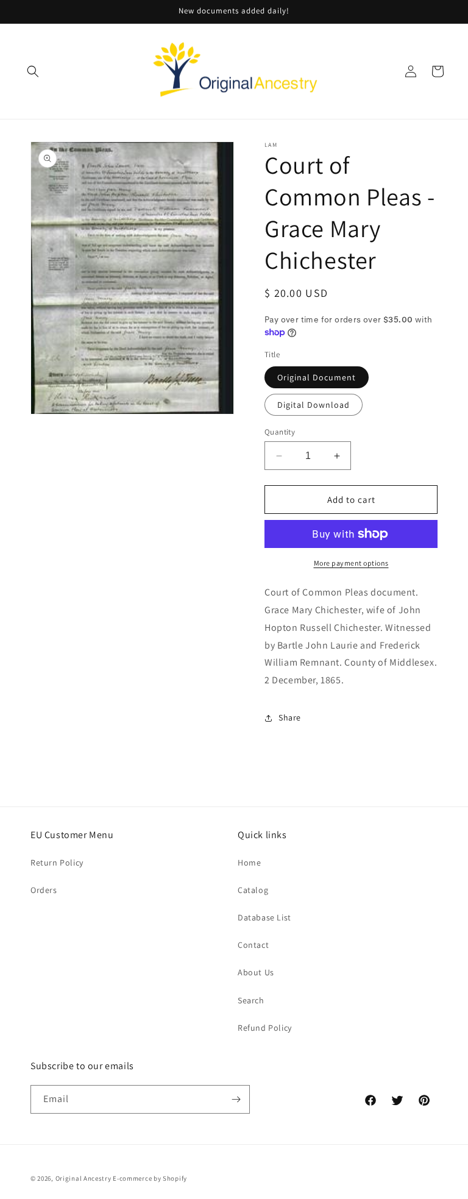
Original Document (316, 377)
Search (251, 1000)
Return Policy (56, 862)
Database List (264, 917)
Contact (253, 944)
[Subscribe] (235, 1099)
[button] (33, 71)
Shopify (175, 1178)
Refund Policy (265, 1027)
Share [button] (289, 717)
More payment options (351, 562)
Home (249, 862)
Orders (43, 889)
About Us (256, 972)
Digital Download (313, 404)
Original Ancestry (83, 1178)
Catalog (253, 889)
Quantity (279, 432)
